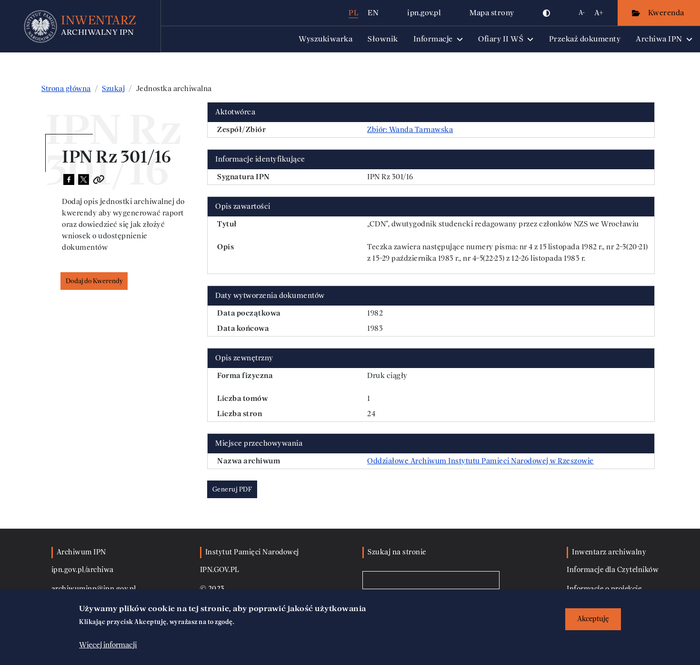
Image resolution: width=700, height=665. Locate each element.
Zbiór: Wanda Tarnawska (410, 129)
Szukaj (113, 88)
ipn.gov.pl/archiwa (82, 570)
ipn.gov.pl (424, 12)
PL (353, 12)
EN (373, 12)
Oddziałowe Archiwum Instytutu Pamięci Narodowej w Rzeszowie (480, 461)
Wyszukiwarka (325, 38)
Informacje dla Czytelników (613, 570)
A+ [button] (598, 12)
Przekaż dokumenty (585, 38)
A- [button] (582, 12)
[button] (547, 13)
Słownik (383, 38)
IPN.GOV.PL (220, 570)
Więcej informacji (108, 644)
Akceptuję (593, 619)
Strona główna (66, 88)
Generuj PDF (232, 489)
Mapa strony (492, 12)
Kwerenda (667, 12)
